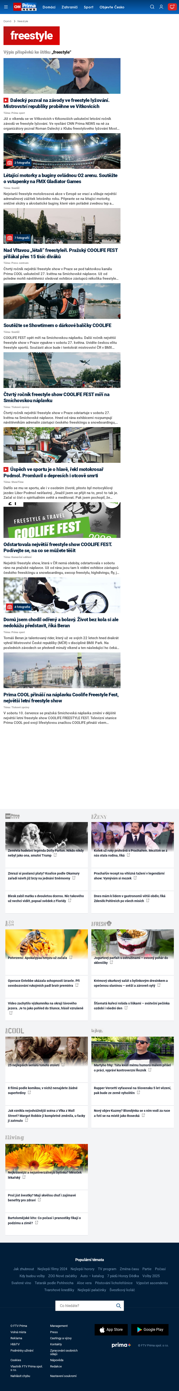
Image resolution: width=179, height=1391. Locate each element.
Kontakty (56, 1344)
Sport (88, 7)
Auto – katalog (92, 1276)
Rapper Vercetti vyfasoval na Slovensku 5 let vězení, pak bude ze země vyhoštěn (132, 1090)
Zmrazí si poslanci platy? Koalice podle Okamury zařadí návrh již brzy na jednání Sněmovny (43, 876)
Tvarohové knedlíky (59, 1290)
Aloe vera (84, 1283)
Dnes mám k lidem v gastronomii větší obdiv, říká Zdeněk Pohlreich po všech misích (129, 898)
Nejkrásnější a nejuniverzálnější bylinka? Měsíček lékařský (45, 1175)
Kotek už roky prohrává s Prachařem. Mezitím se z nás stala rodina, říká (130, 853)
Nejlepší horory (82, 1269)
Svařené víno (21, 1283)
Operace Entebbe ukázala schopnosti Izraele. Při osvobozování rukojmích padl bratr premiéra (44, 983)
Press (54, 1332)
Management (59, 1326)
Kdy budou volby (32, 1276)
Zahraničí (70, 7)
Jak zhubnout (23, 1269)
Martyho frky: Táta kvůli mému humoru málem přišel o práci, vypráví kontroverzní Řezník (132, 1067)
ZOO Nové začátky (62, 1276)
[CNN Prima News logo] (24, 6)
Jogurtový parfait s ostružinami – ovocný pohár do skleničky (131, 960)
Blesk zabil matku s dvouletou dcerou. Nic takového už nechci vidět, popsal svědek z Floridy (46, 898)
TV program (107, 1269)
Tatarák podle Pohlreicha (54, 1283)
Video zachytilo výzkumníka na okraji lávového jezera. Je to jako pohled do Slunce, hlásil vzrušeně (45, 1005)
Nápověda (56, 1360)
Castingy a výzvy (61, 1338)
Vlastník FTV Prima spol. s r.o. (26, 1368)
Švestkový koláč (122, 1290)
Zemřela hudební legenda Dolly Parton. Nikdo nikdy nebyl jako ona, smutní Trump (46, 853)
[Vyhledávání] (152, 7)
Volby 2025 (151, 1276)
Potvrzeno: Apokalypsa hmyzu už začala (38, 958)
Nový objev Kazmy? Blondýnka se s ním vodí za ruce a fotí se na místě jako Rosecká (132, 1113)
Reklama (16, 1338)
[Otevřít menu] (6, 7)
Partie (146, 1269)
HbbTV (15, 1344)
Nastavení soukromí (63, 1376)
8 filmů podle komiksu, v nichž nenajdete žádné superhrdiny (43, 1090)
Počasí (160, 1269)
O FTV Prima (18, 1326)
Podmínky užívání (21, 1350)
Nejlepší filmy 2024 (52, 1269)
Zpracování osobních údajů (64, 1352)
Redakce (56, 1366)
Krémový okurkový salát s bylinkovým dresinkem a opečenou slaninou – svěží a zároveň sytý (131, 983)
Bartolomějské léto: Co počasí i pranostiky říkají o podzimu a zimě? (44, 1220)
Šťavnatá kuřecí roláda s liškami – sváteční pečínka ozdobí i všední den (132, 1005)
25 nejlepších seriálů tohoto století (34, 1065)
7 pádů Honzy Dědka (123, 1276)
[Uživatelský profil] (161, 7)
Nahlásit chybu (20, 1376)
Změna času (129, 1269)
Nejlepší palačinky (92, 1290)
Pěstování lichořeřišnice (114, 1283)
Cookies (15, 1360)
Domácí (49, 7)
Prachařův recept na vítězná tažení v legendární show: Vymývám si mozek (129, 876)
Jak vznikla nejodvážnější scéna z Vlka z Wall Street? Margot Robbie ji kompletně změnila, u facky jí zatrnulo (46, 1116)
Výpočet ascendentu (152, 1283)
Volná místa (18, 1332)
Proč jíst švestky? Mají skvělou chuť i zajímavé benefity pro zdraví (42, 1197)
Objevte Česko (112, 7)
